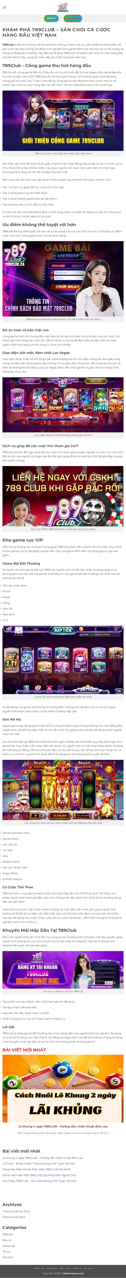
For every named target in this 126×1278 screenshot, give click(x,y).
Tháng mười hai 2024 (16, 1211)
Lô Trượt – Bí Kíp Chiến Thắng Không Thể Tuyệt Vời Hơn (38, 1163)
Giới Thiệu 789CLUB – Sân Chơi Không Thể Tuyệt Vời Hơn (39, 1181)
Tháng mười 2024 (14, 1217)
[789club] (63, 7)
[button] (4, 7)
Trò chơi (7, 1257)
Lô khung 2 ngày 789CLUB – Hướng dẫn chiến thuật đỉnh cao (63, 1126)
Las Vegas (90, 72)
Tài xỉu (6, 1251)
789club (7, 1234)
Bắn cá (6, 1240)
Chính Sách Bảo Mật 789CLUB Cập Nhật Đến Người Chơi (39, 1175)
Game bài (8, 1245)
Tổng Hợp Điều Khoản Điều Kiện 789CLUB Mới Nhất (36, 1169)
